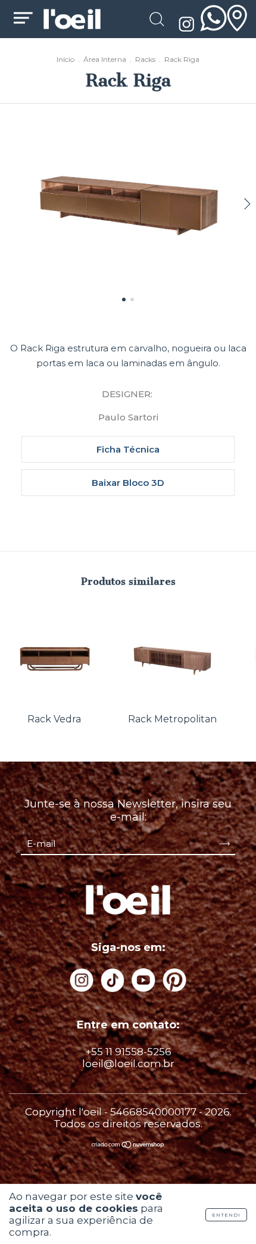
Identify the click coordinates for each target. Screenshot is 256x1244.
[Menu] (23, 20)
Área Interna (104, 59)
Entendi (226, 1215)
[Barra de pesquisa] (156, 21)
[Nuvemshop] (128, 1145)
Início (65, 59)
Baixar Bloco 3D (128, 482)
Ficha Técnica (128, 449)
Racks (145, 59)
